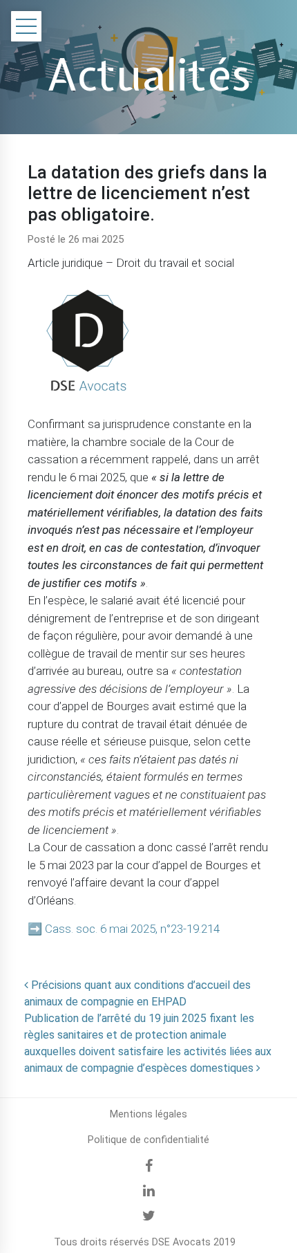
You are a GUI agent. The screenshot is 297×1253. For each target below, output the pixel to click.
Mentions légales (148, 1114)
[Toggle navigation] (26, 26)
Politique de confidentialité (148, 1140)
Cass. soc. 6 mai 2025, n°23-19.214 (132, 929)
